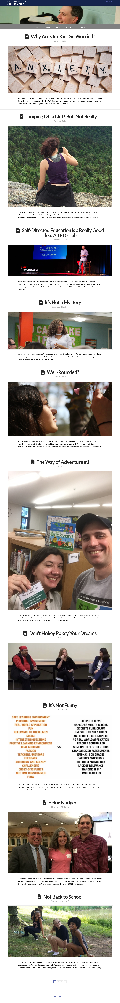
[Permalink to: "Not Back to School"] (60, 931)
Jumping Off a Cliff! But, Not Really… (62, 116)
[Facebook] (107, 1)
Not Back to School (62, 897)
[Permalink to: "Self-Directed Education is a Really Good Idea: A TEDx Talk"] (60, 260)
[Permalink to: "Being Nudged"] (60, 842)
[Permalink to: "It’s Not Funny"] (60, 747)
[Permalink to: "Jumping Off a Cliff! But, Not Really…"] (60, 166)
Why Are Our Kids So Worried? (63, 36)
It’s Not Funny (63, 705)
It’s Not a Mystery (63, 302)
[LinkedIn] (112, 1)
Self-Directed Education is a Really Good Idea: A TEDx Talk (63, 232)
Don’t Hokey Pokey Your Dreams (63, 633)
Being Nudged (62, 803)
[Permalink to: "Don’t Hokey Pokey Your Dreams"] (60, 666)
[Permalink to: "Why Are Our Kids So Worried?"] (60, 69)
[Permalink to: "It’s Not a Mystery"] (60, 330)
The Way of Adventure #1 (63, 462)
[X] (109, 1)
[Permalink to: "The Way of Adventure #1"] (60, 540)
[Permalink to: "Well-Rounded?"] (60, 409)
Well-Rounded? (63, 372)
